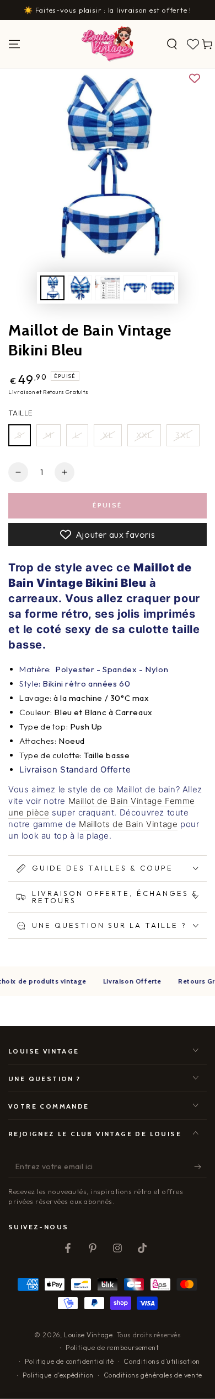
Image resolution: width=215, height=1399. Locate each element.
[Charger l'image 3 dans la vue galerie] (107, 288)
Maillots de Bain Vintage (128, 824)
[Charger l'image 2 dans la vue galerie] (80, 288)
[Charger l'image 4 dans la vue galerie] (135, 288)
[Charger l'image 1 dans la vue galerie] (52, 288)
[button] (172, 44)
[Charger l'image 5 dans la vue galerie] (162, 288)
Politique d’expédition (58, 1375)
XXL (144, 435)
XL (108, 435)
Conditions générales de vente (153, 1375)
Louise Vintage (88, 1335)
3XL (183, 435)
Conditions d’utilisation (161, 1361)
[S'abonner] (200, 1167)
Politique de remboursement (112, 1347)
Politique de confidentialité (69, 1361)
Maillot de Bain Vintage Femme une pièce (101, 807)
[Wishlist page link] (193, 44)
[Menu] (14, 44)
